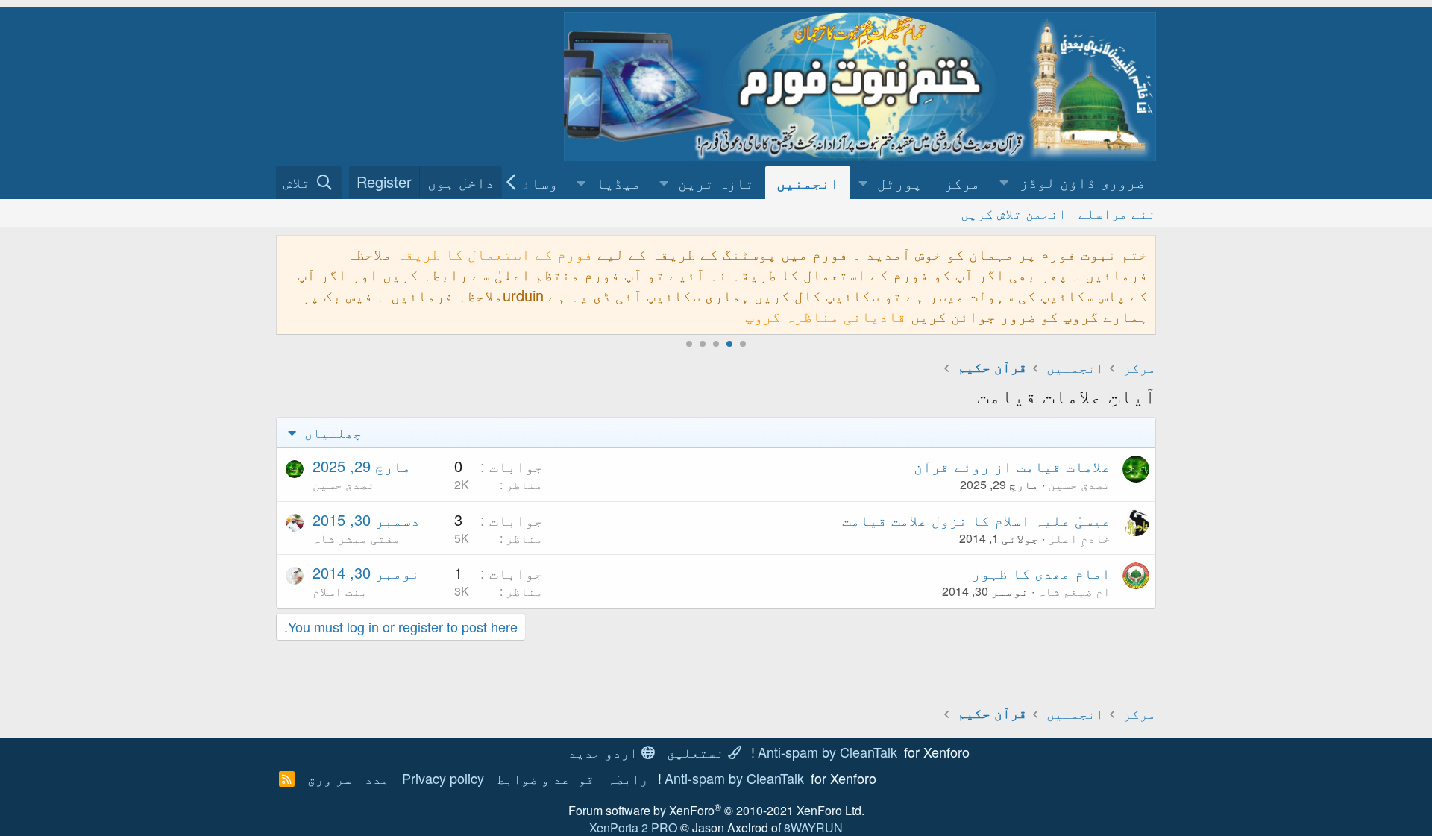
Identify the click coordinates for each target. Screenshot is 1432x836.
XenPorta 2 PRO (633, 827)
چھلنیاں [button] (331, 431)
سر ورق (329, 778)
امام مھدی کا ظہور (1041, 572)
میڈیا (618, 182)
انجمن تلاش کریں (1014, 212)
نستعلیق (697, 751)
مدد (377, 778)
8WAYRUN (813, 827)
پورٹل (899, 182)
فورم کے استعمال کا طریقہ (494, 253)
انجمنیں (807, 182)
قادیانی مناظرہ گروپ (825, 316)
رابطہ (627, 778)
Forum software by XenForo (716, 810)
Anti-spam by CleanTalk (827, 751)
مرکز (962, 182)
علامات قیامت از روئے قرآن (1012, 466)
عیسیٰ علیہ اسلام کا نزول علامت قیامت (976, 519)
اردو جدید (604, 751)
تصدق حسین (1079, 484)
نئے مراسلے (1117, 212)
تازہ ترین (716, 182)
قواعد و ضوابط (545, 778)
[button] (1073, 182)
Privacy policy (443, 778)
